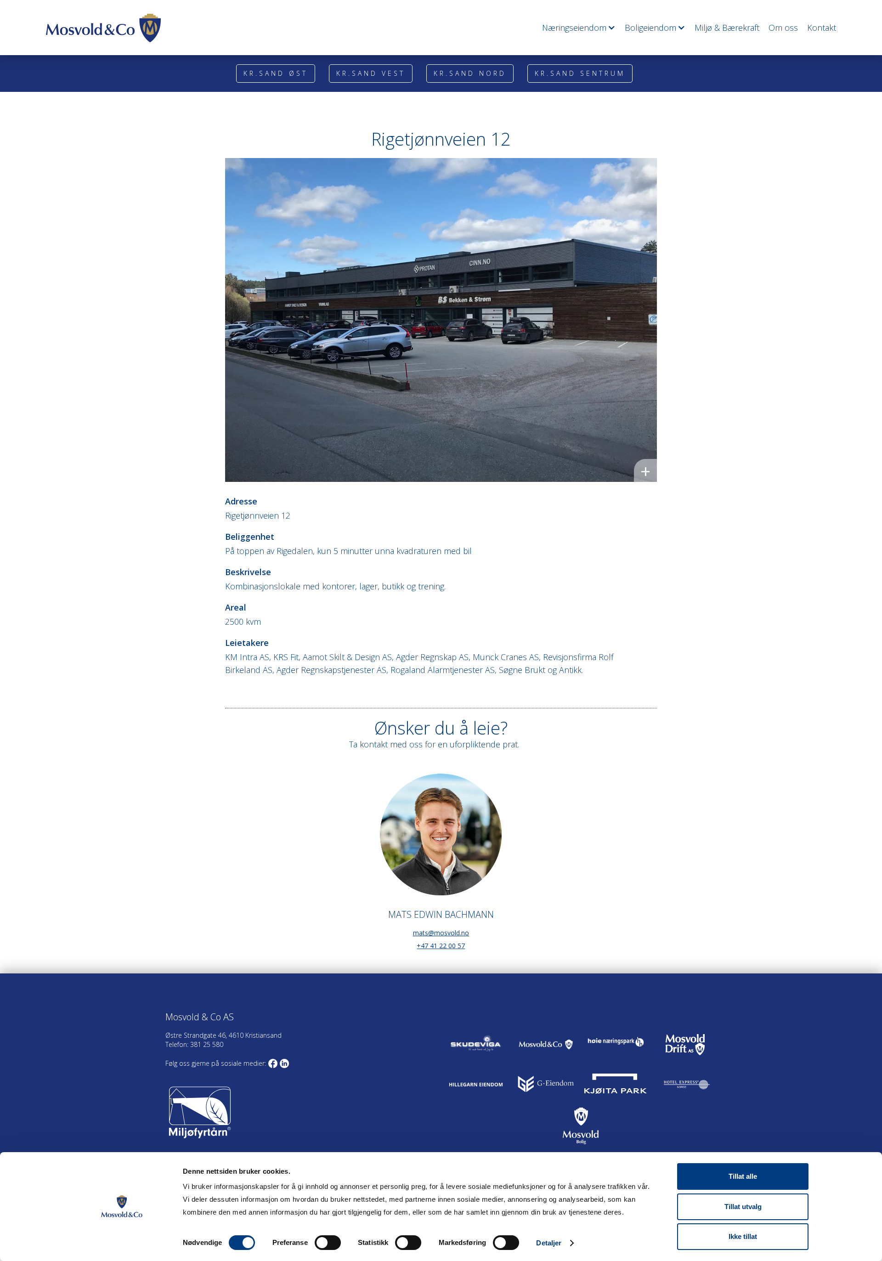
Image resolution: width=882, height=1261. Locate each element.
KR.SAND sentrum (580, 73)
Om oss (783, 27)
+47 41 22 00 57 (441, 945)
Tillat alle (743, 1176)
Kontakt (821, 27)
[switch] (328, 1242)
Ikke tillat (743, 1236)
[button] (574, 27)
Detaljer (548, 1243)
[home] (103, 28)
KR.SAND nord (470, 73)
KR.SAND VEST (370, 73)
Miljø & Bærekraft (727, 27)
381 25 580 (205, 1044)
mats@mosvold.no (441, 932)
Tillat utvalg (743, 1206)
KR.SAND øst (275, 73)
